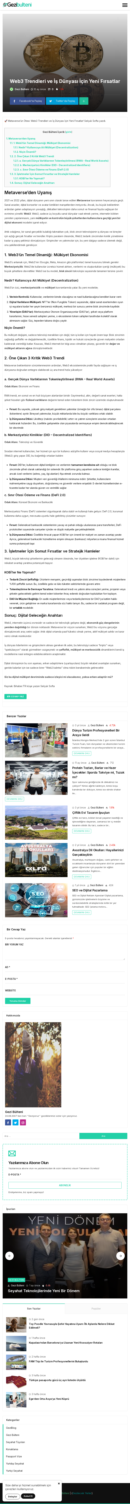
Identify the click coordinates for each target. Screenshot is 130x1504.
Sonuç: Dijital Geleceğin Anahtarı (32, 182)
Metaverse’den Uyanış (20, 138)
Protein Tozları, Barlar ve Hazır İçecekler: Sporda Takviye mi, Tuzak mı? (98, 772)
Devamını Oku (82, 753)
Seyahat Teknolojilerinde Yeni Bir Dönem (44, 1291)
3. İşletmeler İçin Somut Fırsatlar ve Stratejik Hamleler (45, 174)
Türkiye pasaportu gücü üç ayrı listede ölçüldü (57, 1380)
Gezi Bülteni (22, 89)
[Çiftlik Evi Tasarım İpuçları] (36, 823)
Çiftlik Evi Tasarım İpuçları (91, 812)
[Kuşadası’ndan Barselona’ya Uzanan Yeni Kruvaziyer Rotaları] (16, 1343)
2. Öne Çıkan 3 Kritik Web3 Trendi (32, 156)
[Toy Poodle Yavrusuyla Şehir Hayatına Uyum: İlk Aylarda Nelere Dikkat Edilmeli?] (16, 1324)
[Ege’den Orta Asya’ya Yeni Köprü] (16, 1399)
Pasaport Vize (14, 1456)
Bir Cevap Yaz (15, 696)
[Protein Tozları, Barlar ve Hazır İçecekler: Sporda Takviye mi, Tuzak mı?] (36, 778)
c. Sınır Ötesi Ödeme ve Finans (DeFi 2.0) (41, 169)
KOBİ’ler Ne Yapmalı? (29, 178)
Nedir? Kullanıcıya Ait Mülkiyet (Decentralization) (45, 147)
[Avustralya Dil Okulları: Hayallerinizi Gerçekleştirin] (36, 860)
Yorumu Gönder (17, 1001)
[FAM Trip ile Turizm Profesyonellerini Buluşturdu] (16, 1362)
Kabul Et (28, 1496)
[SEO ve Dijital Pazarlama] (36, 900)
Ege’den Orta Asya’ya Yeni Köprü (49, 1398)
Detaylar (12, 1496)
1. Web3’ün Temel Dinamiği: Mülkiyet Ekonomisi (40, 143)
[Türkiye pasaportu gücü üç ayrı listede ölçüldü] (16, 1380)
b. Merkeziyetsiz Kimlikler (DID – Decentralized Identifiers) (51, 165)
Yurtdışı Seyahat (15, 1463)
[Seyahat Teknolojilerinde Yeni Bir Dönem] (65, 1255)
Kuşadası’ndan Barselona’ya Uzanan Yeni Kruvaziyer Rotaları (66, 1342)
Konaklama (12, 1449)
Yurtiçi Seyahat (14, 1470)
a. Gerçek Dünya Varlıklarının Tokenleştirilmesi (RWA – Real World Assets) (61, 160)
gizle (68, 132)
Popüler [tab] (96, 1308)
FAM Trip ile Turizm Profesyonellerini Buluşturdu (58, 1361)
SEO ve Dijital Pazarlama (89, 890)
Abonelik (65, 1185)
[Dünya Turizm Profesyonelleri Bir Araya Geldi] (36, 740)
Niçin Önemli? (24, 151)
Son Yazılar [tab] (33, 1308)
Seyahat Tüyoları (15, 1442)
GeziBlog (11, 1427)
